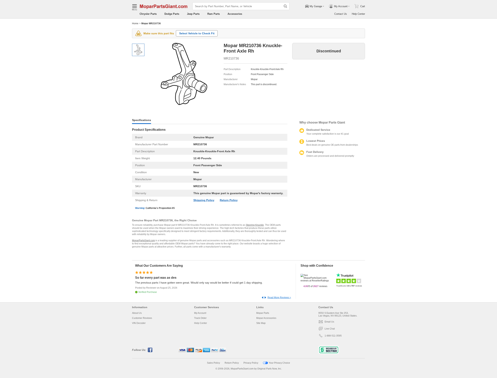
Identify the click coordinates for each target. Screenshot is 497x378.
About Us (137, 313)
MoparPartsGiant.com (143, 240)
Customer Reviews (142, 318)
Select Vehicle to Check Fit (197, 33)
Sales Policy (213, 363)
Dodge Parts (171, 13)
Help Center (358, 13)
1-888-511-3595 (333, 335)
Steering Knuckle (255, 225)
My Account (200, 313)
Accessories (235, 13)
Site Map (261, 323)
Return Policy (229, 200)
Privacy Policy (250, 363)
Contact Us (340, 13)
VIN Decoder (139, 323)
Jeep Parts (193, 13)
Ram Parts (213, 13)
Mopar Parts (262, 313)
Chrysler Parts (148, 13)
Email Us (329, 321)
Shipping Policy (203, 200)
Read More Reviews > (279, 297)
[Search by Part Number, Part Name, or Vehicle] (285, 6)
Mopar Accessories (266, 318)
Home (135, 23)
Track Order (200, 318)
